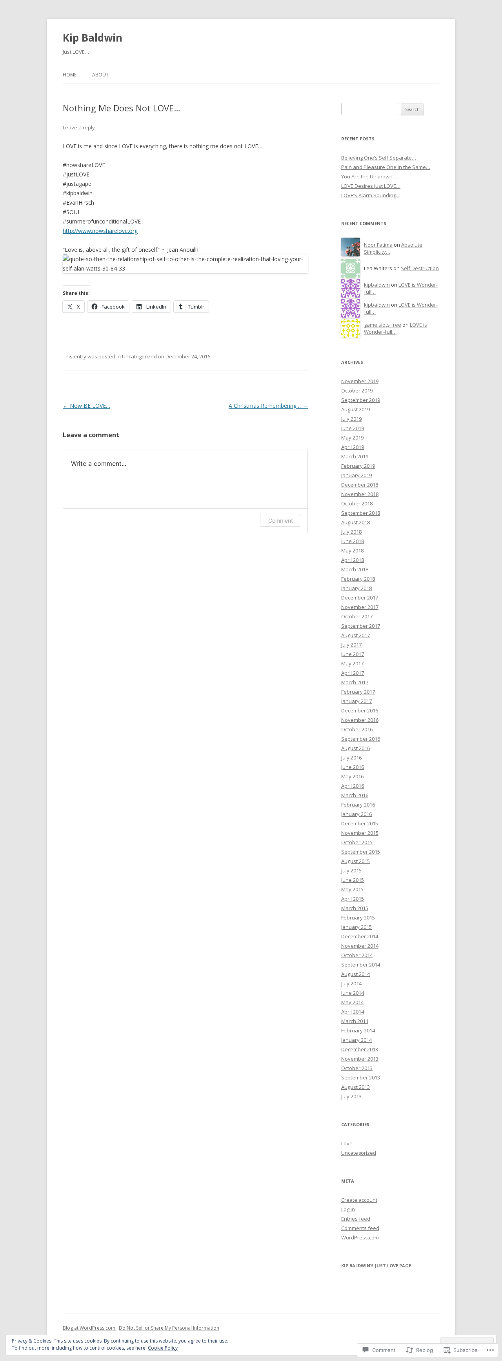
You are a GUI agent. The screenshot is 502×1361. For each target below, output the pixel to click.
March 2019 (354, 456)
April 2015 (352, 898)
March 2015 (354, 908)
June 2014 (352, 992)
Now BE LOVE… (86, 405)
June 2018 (352, 541)
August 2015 (355, 861)
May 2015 (352, 889)
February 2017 (358, 691)
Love (347, 1143)
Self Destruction (420, 268)
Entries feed (355, 1218)
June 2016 (352, 766)
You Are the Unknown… (369, 176)
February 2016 (358, 804)
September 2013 (360, 1077)
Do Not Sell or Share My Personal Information (169, 1328)
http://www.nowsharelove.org (100, 230)
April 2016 (352, 785)
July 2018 (351, 531)
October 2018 (357, 503)
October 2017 (357, 616)
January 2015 (356, 926)
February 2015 (358, 917)
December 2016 (359, 710)
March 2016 (354, 795)
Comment (280, 520)
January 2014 (356, 1039)
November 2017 (359, 607)
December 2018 (359, 484)
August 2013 (355, 1086)
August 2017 (355, 635)
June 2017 (352, 654)
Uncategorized (139, 356)
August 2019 (355, 409)
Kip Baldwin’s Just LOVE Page (376, 1265)
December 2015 (359, 823)
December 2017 (359, 597)
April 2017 (352, 672)
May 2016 (352, 776)
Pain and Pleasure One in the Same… (385, 167)
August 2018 (355, 522)
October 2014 (357, 955)
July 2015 (351, 870)
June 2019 (352, 428)
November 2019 (359, 381)
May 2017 (352, 663)
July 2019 (351, 418)
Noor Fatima (378, 244)
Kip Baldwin (92, 38)
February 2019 (358, 465)
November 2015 (359, 832)
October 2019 (357, 390)
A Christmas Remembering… (268, 405)
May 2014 (352, 1002)
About (100, 74)
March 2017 (354, 682)
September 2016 (360, 738)
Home (69, 74)
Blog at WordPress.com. (89, 1328)
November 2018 (359, 494)
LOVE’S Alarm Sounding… (370, 195)
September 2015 (360, 851)
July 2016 (351, 757)
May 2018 (352, 550)
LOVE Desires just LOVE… (370, 185)
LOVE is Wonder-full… (395, 328)
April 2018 (352, 559)
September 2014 (360, 964)
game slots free (382, 324)
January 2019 (356, 475)
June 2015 (352, 879)
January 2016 (356, 814)
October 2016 (357, 729)
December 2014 (359, 936)
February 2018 (358, 578)
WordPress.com (360, 1237)
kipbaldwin (377, 284)
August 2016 (355, 748)
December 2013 (359, 1049)
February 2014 (358, 1030)
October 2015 (357, 842)
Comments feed (360, 1228)
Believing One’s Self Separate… (378, 157)
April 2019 (352, 447)
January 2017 (356, 701)
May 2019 (352, 437)
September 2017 (360, 625)
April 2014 (352, 1011)
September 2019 (360, 399)
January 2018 (356, 588)
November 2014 (359, 945)
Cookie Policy (163, 1348)
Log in (348, 1209)
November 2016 (359, 719)
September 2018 (360, 512)
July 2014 (351, 983)
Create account (359, 1199)
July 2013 (351, 1096)
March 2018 (354, 569)
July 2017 (351, 644)
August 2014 (355, 974)
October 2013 (357, 1068)
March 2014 (354, 1021)
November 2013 (359, 1058)
